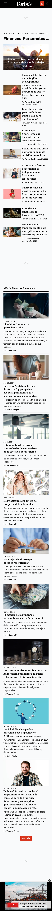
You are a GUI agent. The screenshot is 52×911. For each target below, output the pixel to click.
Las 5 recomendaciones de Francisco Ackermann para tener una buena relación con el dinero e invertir (24, 673)
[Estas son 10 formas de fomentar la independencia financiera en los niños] (12, 173)
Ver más (26, 838)
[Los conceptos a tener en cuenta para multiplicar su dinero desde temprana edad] (12, 232)
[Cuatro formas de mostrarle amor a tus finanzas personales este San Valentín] (12, 194)
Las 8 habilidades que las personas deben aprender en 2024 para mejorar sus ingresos (22, 732)
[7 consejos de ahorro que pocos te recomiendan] (26, 541)
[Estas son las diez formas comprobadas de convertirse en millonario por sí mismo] (26, 426)
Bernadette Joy (13, 409)
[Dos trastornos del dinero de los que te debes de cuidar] (26, 482)
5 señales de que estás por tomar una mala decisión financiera (35, 152)
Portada (7, 34)
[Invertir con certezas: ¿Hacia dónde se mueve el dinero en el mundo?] (12, 117)
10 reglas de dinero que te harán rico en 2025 (33, 212)
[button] (49, 880)
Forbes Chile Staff (32, 102)
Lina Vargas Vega (32, 238)
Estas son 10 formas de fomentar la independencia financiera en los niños (33, 172)
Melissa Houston (13, 465)
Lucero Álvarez (26, 66)
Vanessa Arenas (13, 694)
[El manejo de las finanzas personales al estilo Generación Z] (26, 596)
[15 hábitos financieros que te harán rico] (26, 305)
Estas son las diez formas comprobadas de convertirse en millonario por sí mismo (20, 448)
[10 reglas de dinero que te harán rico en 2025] (12, 213)
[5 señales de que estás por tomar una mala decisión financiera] (12, 154)
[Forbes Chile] (24, 4)
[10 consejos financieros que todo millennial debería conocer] (12, 137)
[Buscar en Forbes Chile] (47, 4)
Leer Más (13, 905)
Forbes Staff (30, 144)
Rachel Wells (12, 756)
